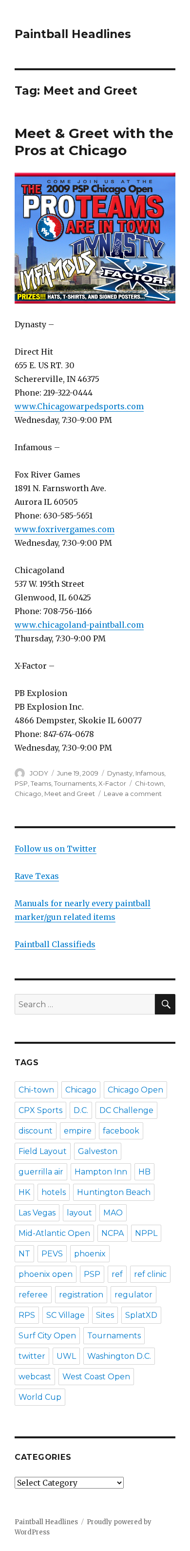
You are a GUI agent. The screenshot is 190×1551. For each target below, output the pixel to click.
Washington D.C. (119, 1356)
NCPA (112, 1233)
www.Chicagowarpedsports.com (79, 406)
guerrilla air (41, 1171)
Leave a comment (133, 793)
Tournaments (74, 783)
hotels (53, 1192)
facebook (121, 1130)
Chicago (28, 793)
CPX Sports (40, 1110)
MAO (113, 1212)
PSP (21, 783)
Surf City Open (47, 1335)
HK (24, 1192)
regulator (133, 1294)
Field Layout (43, 1151)
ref (117, 1274)
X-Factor (112, 783)
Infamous (149, 773)
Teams (41, 783)
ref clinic (150, 1274)
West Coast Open (96, 1376)
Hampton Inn (101, 1171)
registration (81, 1294)
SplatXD (141, 1315)
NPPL (146, 1233)
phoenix (90, 1253)
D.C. (81, 1110)
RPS (27, 1315)
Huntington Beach (114, 1192)
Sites (105, 1315)
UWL (66, 1356)
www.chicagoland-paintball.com (79, 625)
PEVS (52, 1253)
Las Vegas (37, 1212)
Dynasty (120, 773)
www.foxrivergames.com (64, 529)
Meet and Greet (69, 793)
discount (36, 1130)
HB (144, 1171)
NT (24, 1253)
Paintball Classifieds (55, 944)
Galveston (97, 1151)
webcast (35, 1376)
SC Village (65, 1315)
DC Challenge (126, 1110)
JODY (39, 773)
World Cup (40, 1397)
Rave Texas (37, 876)
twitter (32, 1356)
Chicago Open (135, 1089)
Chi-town (149, 783)
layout (79, 1212)
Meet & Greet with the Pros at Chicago (94, 142)
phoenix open (46, 1274)
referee (33, 1294)
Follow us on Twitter (55, 849)
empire (78, 1130)
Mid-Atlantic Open (54, 1233)
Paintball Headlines (73, 34)
